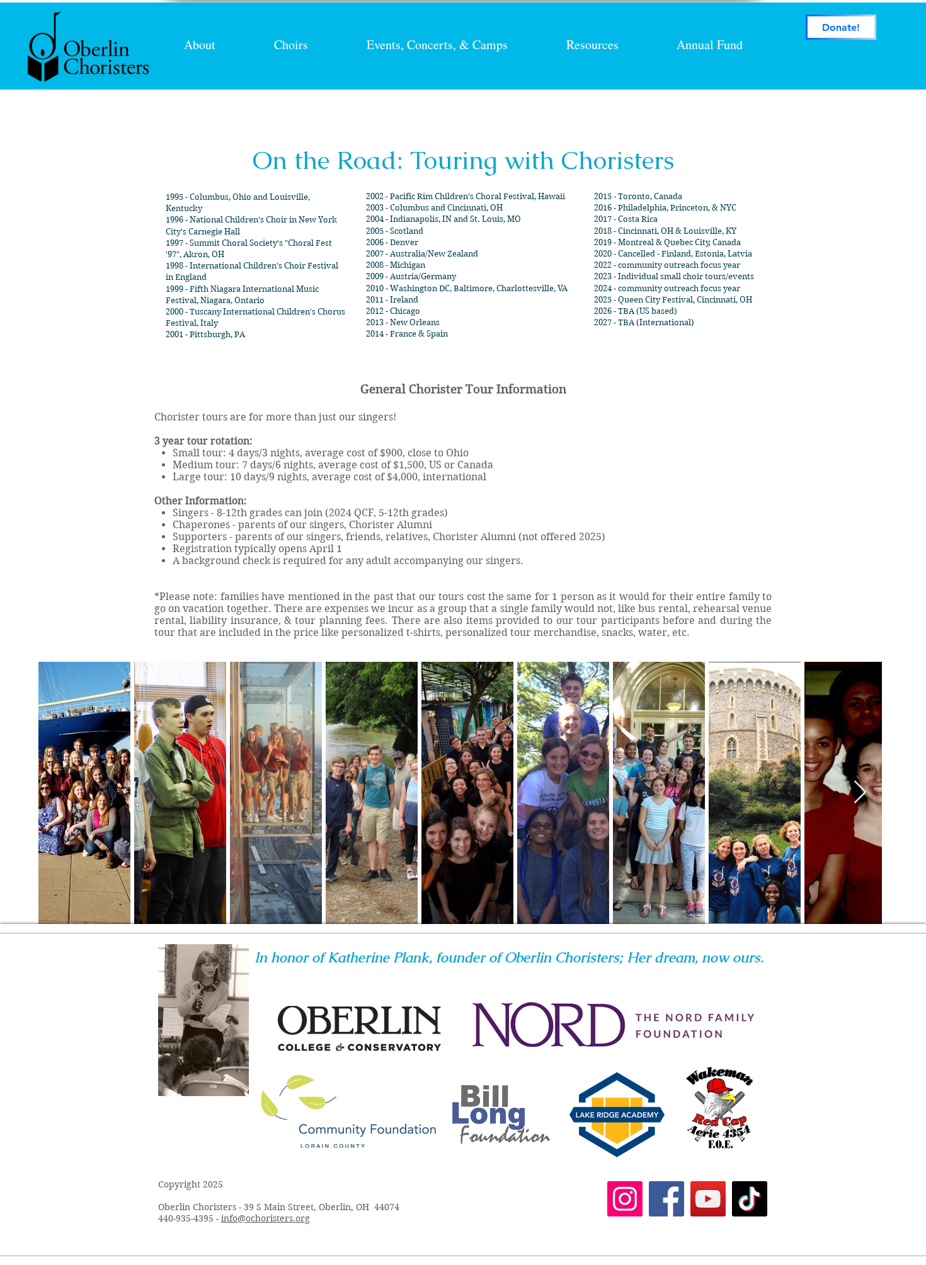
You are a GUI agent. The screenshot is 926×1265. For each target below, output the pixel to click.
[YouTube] (708, 1198)
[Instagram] (625, 1198)
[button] (437, 45)
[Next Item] (860, 792)
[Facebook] (666, 1198)
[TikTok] (749, 1198)
